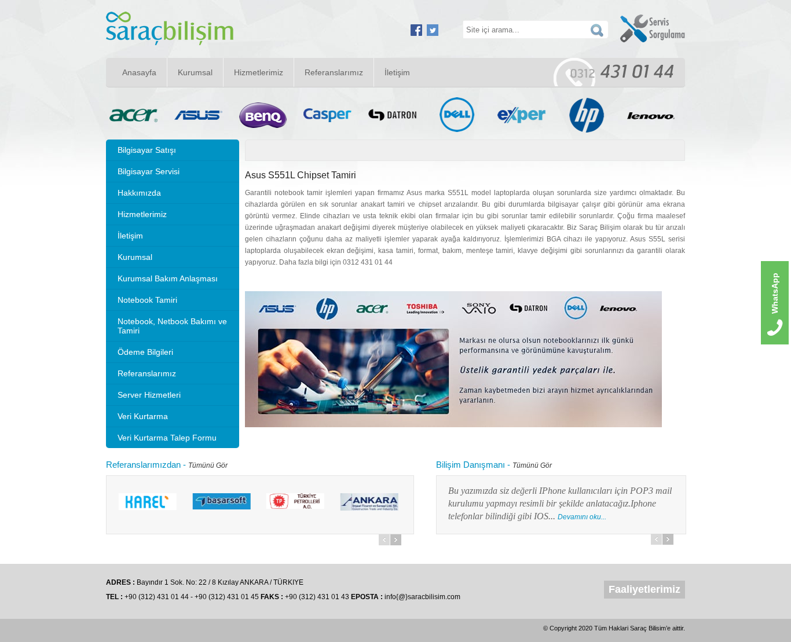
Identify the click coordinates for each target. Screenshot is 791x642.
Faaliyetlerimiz (644, 589)
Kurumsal (195, 72)
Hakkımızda (139, 192)
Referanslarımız (334, 72)
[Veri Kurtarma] (169, 43)
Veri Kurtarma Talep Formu (167, 437)
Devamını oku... (460, 517)
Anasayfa (139, 72)
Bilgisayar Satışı (147, 150)
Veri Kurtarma (143, 416)
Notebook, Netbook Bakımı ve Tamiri (172, 326)
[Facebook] (416, 34)
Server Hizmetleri (149, 394)
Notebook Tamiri (147, 300)
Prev (384, 539)
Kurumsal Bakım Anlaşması (168, 278)
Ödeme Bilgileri (145, 352)
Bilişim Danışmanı (470, 464)
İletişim (397, 72)
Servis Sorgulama (652, 28)
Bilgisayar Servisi (149, 171)
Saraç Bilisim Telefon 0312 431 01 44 (613, 72)
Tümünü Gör (208, 465)
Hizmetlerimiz (258, 72)
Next (395, 539)
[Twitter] (432, 34)
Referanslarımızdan (143, 464)
